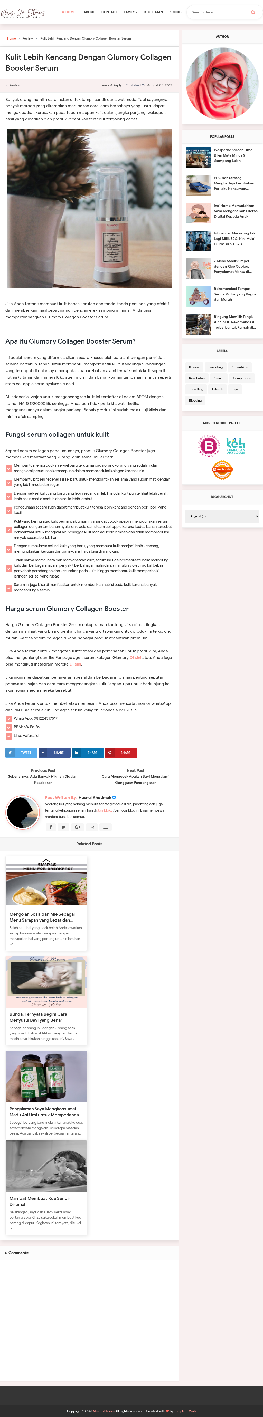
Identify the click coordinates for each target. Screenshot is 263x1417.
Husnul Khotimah (95, 797)
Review (14, 85)
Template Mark (185, 1411)
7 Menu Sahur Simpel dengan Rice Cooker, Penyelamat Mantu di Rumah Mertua (231, 267)
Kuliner (176, 12)
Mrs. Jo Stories (104, 1411)
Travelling (196, 389)
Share (59, 753)
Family (130, 12)
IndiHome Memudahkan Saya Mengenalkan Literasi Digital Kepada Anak (236, 211)
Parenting (216, 367)
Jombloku (105, 810)
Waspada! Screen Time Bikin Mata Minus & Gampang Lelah (233, 155)
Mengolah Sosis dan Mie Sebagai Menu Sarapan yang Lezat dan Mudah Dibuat (42, 917)
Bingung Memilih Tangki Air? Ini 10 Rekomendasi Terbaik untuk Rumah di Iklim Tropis (234, 322)
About (89, 12)
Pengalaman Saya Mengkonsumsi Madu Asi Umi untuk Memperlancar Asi (45, 1111)
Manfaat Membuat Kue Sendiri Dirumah (40, 1201)
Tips (235, 389)
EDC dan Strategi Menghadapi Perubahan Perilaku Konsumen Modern (234, 183)
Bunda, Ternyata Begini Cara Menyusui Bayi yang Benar (38, 1017)
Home (69, 12)
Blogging (195, 400)
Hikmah (217, 389)
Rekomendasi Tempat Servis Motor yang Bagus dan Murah (235, 294)
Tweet (26, 753)
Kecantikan (240, 367)
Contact (109, 12)
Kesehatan (153, 12)
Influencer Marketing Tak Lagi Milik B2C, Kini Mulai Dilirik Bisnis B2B (234, 238)
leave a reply (111, 85)
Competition (242, 378)
